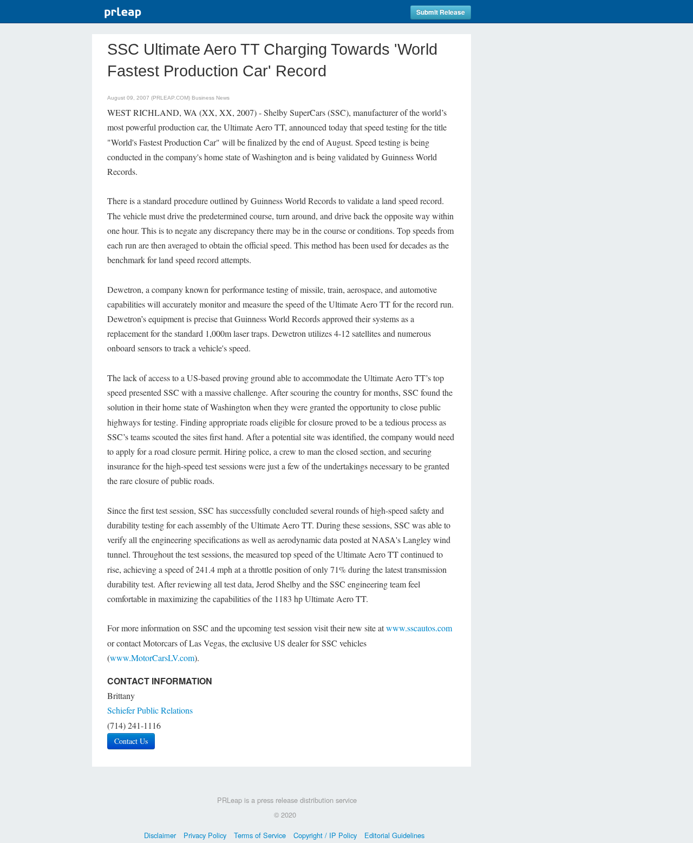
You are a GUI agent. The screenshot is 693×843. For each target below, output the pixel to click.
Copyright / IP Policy (325, 835)
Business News (211, 98)
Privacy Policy (205, 835)
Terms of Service (260, 835)
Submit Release (440, 12)
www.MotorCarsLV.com (152, 657)
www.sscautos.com (419, 627)
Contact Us (131, 741)
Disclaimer (160, 835)
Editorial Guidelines (394, 835)
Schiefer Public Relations (150, 710)
